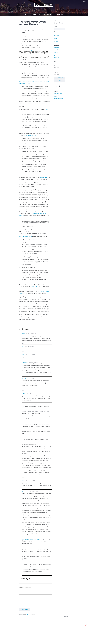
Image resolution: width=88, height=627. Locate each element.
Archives (60, 14)
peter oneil (24, 333)
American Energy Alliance (58, 93)
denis (23, 354)
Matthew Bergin (25, 362)
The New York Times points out (25, 236)
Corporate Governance (57, 50)
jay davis (23, 393)
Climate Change (56, 47)
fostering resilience (34, 297)
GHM (23, 437)
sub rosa (24, 316)
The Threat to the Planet (34, 35)
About (27, 14)
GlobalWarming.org (57, 96)
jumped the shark (34, 286)
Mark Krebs (56, 41)
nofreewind (24, 404)
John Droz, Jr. (56, 38)
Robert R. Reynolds (25, 491)
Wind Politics (56, 52)
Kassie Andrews (56, 36)
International (56, 54)
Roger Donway (56, 35)
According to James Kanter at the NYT (31, 135)
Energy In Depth (56, 95)
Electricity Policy (56, 57)
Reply (23, 343)
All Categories (60, 77)
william (23, 562)
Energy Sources (56, 55)
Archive (59, 80)
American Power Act (44, 177)
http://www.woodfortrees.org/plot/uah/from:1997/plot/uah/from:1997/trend (36, 411)
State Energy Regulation (57, 49)
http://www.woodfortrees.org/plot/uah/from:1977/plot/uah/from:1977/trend (36, 415)
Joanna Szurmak (56, 42)
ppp (22, 346)
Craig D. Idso (56, 39)
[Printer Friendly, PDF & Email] (62, 22)
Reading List (48, 14)
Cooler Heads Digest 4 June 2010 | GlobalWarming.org (31, 539)
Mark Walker (24, 423)
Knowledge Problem (57, 99)
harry (23, 480)
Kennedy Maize (25, 378)
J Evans (23, 548)
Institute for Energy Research (58, 98)
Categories (37, 14)
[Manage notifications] (85, 625)
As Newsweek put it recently (24, 68)
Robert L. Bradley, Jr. (57, 33)
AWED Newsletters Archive (58, 58)
